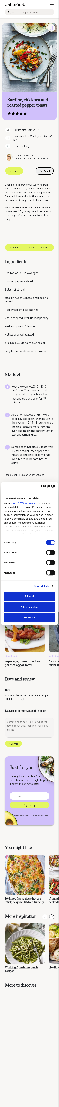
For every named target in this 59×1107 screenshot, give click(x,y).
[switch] (50, 552)
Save (16, 171)
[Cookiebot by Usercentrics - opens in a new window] (41, 487)
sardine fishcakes (38, 215)
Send (47, 171)
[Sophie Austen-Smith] (9, 156)
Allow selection (29, 607)
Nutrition (45, 247)
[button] (51, 916)
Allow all (29, 596)
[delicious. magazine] (15, 4)
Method (30, 247)
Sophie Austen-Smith (25, 155)
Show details (41, 586)
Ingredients (14, 247)
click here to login (15, 699)
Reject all (29, 617)
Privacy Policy (43, 815)
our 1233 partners (24, 503)
